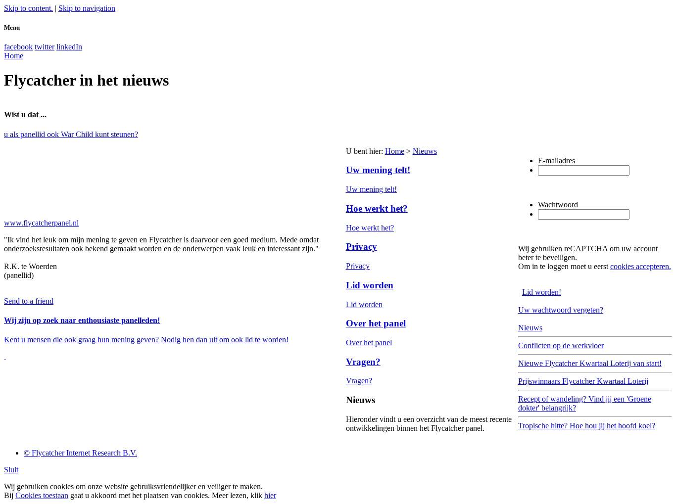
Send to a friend (28, 301)
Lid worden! (541, 292)
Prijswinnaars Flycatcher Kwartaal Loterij (583, 381)
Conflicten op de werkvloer (561, 345)
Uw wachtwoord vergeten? (560, 310)
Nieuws (425, 151)
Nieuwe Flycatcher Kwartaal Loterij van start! (590, 363)
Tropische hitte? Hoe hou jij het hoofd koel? (586, 425)
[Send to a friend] (5, 356)
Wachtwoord (558, 204)
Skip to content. (28, 8)
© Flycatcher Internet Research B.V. (80, 453)
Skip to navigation (86, 8)
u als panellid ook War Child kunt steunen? (71, 134)
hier (270, 495)
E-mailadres (556, 160)
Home (394, 151)
